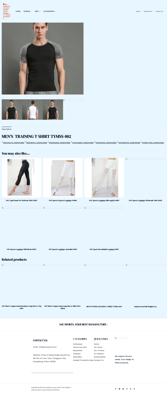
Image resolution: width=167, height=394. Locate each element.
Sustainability (100, 357)
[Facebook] (115, 389)
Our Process (99, 350)
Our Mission (99, 354)
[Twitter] (123, 389)
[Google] (130, 389)
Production (148, 11)
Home (18, 11)
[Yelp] (134, 389)
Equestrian (77, 350)
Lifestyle (76, 354)
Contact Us (159, 11)
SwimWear (77, 357)
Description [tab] (6, 129)
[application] (31, 11)
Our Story (98, 347)
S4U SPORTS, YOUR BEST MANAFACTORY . (83, 324)
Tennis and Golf (80, 347)
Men (37, 11)
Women (27, 11)
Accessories (48, 11)
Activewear (77, 344)
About (138, 11)
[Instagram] (127, 389)
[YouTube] (119, 389)
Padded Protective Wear (83, 360)
